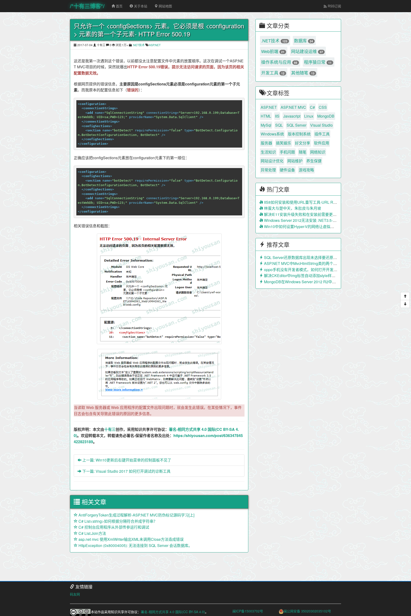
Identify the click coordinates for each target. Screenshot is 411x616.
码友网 (75, 594)
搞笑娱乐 (283, 143)
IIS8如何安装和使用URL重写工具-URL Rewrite (303, 202)
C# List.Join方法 (92, 533)
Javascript (291, 116)
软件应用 (321, 143)
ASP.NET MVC (293, 107)
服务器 (266, 143)
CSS (323, 107)
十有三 (110, 429)
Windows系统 (272, 134)
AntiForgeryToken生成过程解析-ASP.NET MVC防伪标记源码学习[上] (136, 515)
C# (312, 107)
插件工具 (322, 134)
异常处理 (268, 170)
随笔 (302, 152)
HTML (266, 116)
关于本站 (140, 6)
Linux (308, 116)
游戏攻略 (306, 170)
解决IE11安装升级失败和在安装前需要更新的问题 (305, 214)
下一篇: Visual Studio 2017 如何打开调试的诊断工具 (126, 471)
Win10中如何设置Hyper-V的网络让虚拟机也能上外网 (308, 226)
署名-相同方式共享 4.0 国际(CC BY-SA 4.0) (173, 611)
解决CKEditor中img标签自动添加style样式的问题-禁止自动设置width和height (328, 275)
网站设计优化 (272, 161)
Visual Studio (321, 125)
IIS (277, 116)
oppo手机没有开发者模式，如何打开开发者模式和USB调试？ (315, 269)
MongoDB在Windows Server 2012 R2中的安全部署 (307, 281)
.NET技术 (138, 45)
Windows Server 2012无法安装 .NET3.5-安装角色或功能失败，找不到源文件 (328, 220)
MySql (266, 125)
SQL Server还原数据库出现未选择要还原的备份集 (305, 257)
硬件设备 (287, 170)
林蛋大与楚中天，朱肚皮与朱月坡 (292, 208)
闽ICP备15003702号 (247, 611)
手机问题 (287, 152)
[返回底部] (405, 304)
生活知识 (268, 152)
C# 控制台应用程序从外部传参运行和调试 (113, 527)
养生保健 (314, 161)
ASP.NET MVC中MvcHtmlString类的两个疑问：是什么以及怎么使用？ (323, 263)
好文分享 (302, 143)
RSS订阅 (334, 6)
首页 (118, 6)
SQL (279, 125)
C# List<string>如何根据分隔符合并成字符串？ (117, 521)
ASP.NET (155, 45)
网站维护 (295, 161)
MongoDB (325, 116)
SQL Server (296, 125)
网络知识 (317, 152)
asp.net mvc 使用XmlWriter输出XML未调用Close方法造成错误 (131, 539)
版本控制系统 (299, 134)
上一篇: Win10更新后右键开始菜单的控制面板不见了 (126, 460)
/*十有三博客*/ (87, 6)
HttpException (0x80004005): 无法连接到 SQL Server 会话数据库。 (135, 545)
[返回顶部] (405, 296)
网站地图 (165, 6)
